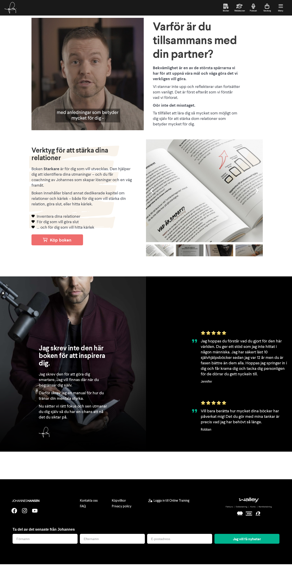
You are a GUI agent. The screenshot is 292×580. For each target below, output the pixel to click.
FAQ (83, 506)
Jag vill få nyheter (247, 539)
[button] (151, 190)
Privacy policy (121, 506)
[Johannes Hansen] (11, 7)
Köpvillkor (119, 500)
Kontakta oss (89, 500)
